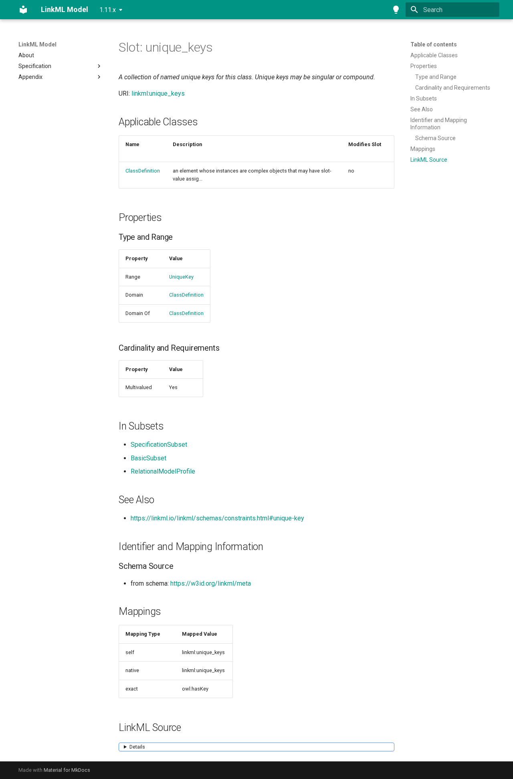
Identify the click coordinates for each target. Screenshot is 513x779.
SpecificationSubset (159, 444)
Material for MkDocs (67, 770)
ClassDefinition (142, 171)
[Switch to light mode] (396, 10)
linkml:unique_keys (158, 93)
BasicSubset (148, 458)
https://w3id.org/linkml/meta (210, 583)
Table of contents (433, 44)
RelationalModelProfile (163, 471)
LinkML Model (37, 44)
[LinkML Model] (23, 10)
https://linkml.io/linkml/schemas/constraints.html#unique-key (217, 518)
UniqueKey (181, 277)
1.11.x (107, 10)
